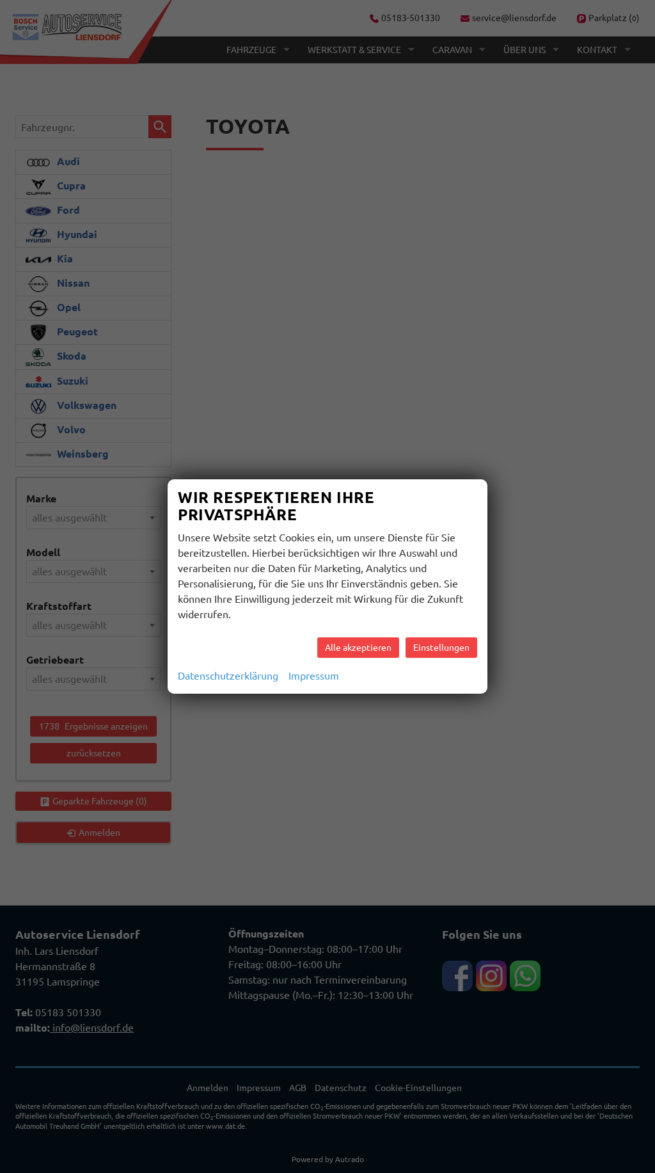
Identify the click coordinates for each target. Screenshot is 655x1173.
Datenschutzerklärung (228, 676)
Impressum (313, 676)
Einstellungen (441, 647)
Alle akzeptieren (358, 647)
